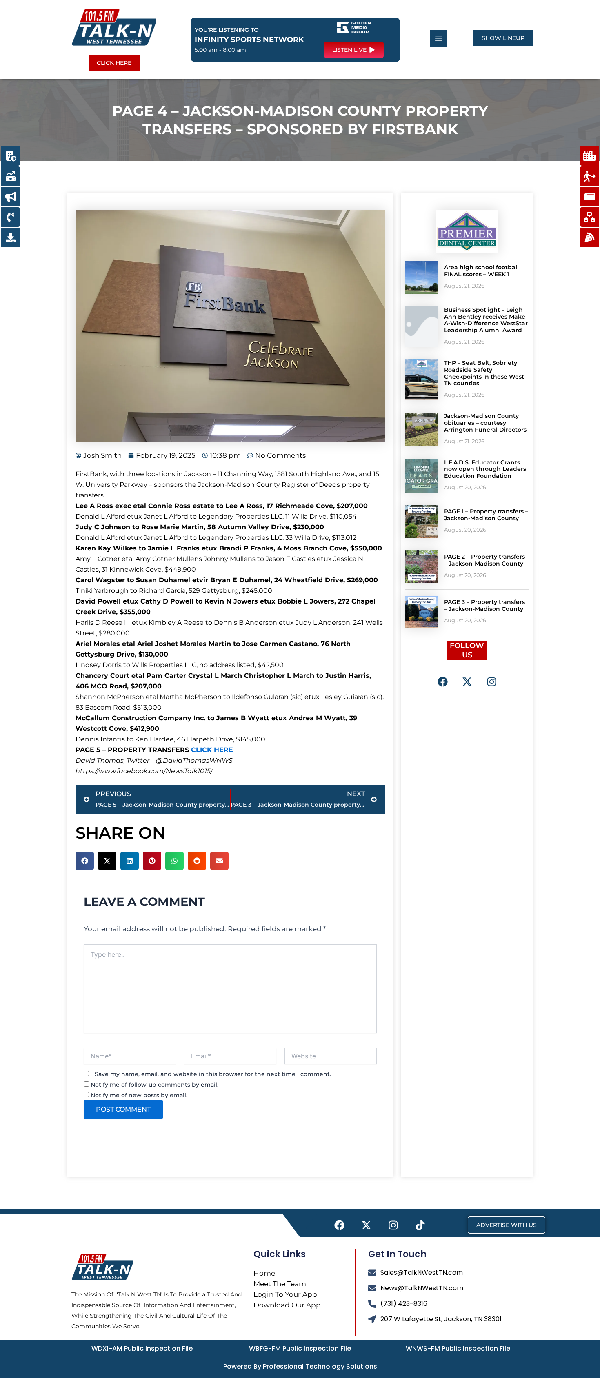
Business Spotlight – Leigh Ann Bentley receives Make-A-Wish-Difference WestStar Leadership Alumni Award (486, 320)
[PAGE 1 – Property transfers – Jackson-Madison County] (421, 521)
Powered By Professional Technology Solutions (300, 1366)
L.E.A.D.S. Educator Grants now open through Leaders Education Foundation (485, 469)
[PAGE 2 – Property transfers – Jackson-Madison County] (421, 566)
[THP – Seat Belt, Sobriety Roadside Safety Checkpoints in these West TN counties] (421, 379)
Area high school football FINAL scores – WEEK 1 (481, 271)
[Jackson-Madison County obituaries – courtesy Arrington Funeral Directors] (421, 429)
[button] (85, 861)
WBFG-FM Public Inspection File (300, 1348)
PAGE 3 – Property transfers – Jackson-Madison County (484, 605)
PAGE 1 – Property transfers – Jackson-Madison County (486, 515)
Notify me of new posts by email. (139, 1095)
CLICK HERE (212, 750)
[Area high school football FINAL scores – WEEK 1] (421, 277)
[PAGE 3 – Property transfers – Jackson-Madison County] (421, 612)
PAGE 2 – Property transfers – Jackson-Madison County (484, 560)
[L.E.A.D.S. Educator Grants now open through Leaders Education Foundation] (421, 476)
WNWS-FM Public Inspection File (458, 1348)
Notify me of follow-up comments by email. (154, 1084)
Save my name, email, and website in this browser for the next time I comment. (213, 1074)
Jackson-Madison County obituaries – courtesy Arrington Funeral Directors (485, 422)
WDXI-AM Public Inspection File (142, 1348)
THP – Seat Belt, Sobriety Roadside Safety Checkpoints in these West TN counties (484, 373)
